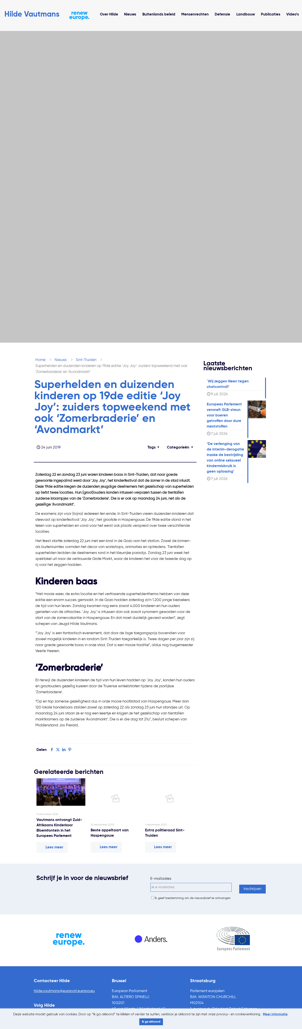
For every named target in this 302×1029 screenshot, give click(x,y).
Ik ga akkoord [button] (151, 1021)
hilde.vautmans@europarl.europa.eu (64, 991)
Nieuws (61, 360)
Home (40, 360)
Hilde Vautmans (31, 14)
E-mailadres (160, 879)
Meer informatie (275, 1014)
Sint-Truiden (86, 360)
